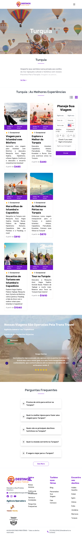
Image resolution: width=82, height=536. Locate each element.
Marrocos (74, 514)
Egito (73, 498)
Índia (73, 506)
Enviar (66, 153)
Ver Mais (23, 80)
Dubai (73, 494)
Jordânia (74, 510)
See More (41, 464)
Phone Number (71, 123)
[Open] (63, 125)
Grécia (73, 502)
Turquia (74, 518)
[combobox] (58, 125)
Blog (51, 488)
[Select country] (69, 125)
